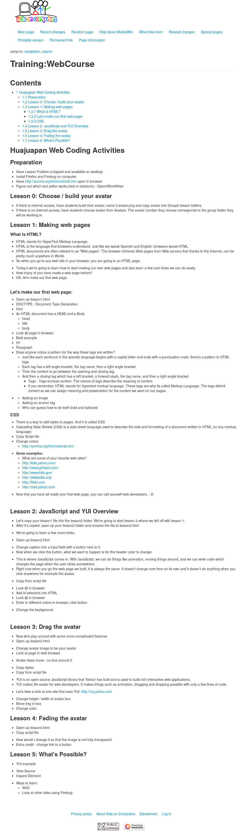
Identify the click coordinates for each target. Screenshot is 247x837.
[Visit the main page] (128, 11)
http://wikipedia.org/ (37, 477)
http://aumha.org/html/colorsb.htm (51, 181)
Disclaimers (148, 813)
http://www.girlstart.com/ (40, 467)
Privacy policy (81, 813)
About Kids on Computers (115, 813)
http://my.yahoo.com (96, 691)
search (47, 51)
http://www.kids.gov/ (37, 472)
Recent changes (52, 31)
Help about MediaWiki (116, 31)
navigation (32, 51)
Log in (166, 813)
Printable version (30, 40)
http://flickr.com (33, 482)
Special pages (211, 31)
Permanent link (61, 40)
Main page (26, 31)
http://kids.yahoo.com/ (39, 462)
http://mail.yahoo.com (38, 486)
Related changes (182, 31)
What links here (151, 31)
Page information (92, 40)
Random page (82, 31)
